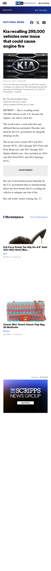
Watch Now (43, 3)
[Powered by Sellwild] (44, 377)
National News (13, 22)
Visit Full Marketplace (39, 217)
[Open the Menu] (4, 3)
